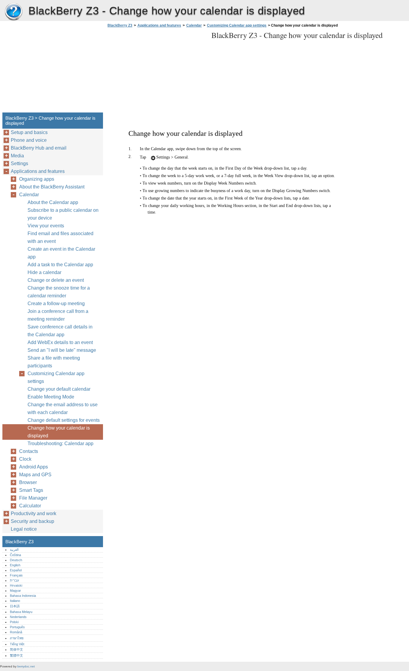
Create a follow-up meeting (56, 303)
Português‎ (17, 627)
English (15, 565)
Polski (14, 622)
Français (16, 575)
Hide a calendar (44, 272)
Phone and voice (29, 140)
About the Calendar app (53, 202)
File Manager (33, 497)
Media (17, 155)
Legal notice (24, 529)
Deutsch (16, 560)
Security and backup (32, 521)
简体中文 (16, 649)
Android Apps (33, 466)
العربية (14, 549)
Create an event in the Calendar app (61, 253)
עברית (14, 580)
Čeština (15, 555)
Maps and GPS (35, 474)
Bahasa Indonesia (23, 595)
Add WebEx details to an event (60, 342)
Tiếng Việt (17, 644)
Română (16, 632)
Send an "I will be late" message (62, 350)
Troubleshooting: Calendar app (60, 443)
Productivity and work (33, 513)
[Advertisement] (156, 72)
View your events (46, 225)
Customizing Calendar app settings (236, 25)
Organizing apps (36, 179)
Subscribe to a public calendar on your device (63, 214)
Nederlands (18, 617)
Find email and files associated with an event (60, 237)
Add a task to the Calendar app (60, 264)
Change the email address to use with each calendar (63, 408)
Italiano (15, 600)
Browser (28, 482)
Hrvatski (16, 585)
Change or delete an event (56, 280)
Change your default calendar (59, 389)
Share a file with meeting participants (54, 361)
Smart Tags (31, 490)
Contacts (28, 451)
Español (16, 570)
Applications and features (159, 25)
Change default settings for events (64, 420)
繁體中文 (16, 655)
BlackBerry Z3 (13, 12)
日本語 (15, 606)
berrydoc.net (26, 666)
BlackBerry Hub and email (38, 147)
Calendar (194, 25)
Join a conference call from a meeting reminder (58, 315)
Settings (19, 163)
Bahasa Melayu (21, 612)
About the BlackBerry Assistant (51, 186)
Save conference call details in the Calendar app (60, 330)
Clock (25, 459)
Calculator (30, 505)
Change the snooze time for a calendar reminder (59, 291)
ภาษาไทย (17, 638)
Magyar (15, 590)
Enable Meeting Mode (51, 396)
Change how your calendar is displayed (59, 431)
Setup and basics (29, 132)
